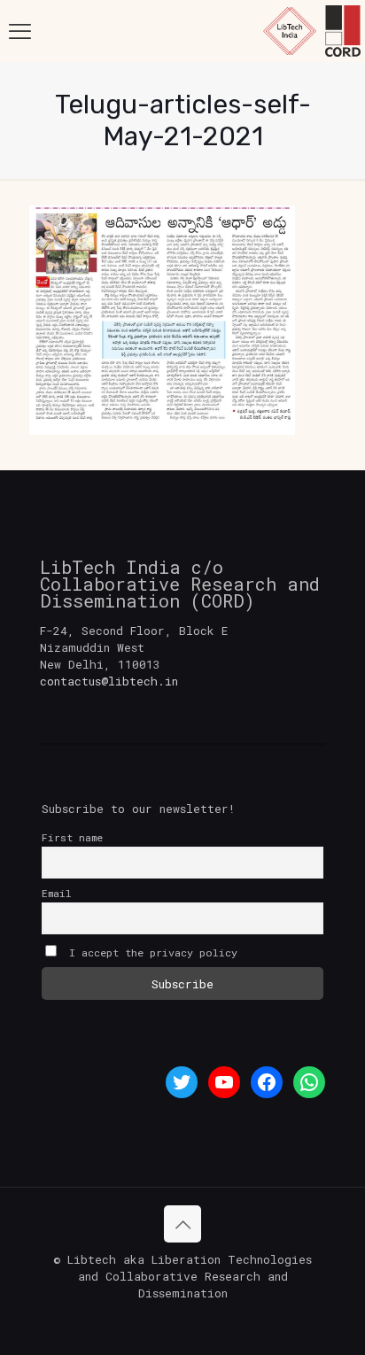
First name (72, 837)
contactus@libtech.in (109, 681)
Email (57, 893)
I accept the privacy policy (150, 952)
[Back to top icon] (182, 1224)
